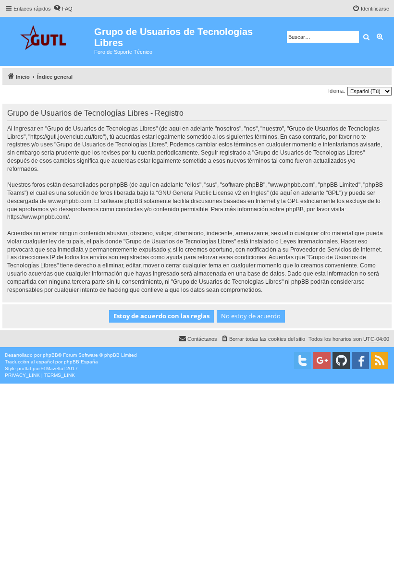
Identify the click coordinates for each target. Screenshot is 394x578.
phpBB (50, 355)
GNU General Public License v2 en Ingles (212, 193)
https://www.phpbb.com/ (38, 217)
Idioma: (336, 91)
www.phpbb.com (69, 201)
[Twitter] (302, 360)
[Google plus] (322, 360)
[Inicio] (48, 36)
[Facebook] (360, 360)
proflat (24, 368)
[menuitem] (63, 8)
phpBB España (81, 361)
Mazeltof (55, 368)
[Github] (341, 360)
